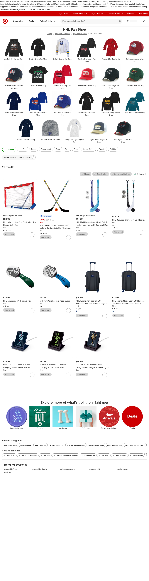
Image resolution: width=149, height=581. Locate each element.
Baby (11, 4)
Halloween (39, 1)
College (32, 1)
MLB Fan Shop (40, 445)
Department (46, 149)
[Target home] (5, 21)
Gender (102, 149)
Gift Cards (19, 6)
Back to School (22, 1)
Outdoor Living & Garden (106, 1)
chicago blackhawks (39, 469)
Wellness (59, 4)
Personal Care (25, 4)
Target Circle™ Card (79, 13)
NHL (5, 227)
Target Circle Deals (111, 6)
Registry (19, 9)
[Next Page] (145, 149)
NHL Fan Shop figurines (76, 445)
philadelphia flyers (10, 469)
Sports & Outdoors (38, 4)
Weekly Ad (123, 6)
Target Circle (35, 9)
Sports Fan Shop (80, 33)
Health (52, 4)
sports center (121, 455)
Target (49, 33)
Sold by (113, 149)
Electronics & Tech (102, 4)
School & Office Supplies (73, 4)
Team (58, 149)
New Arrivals (71, 6)
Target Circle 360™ (97, 13)
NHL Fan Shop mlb (114, 445)
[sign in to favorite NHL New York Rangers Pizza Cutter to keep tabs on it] (68, 310)
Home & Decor (76, 1)
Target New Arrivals (8, 1)
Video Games (116, 4)
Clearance (61, 6)
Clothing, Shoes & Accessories (57, 1)
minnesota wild (94, 469)
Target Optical (46, 6)
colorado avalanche (67, 469)
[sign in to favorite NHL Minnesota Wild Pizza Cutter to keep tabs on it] (32, 310)
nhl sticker (7, 472)
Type (67, 149)
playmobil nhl (90, 455)
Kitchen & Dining (89, 1)
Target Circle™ (63, 13)
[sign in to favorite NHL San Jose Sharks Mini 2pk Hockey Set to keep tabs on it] (141, 232)
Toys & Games (89, 4)
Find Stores (45, 9)
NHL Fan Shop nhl (56, 445)
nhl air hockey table (29, 455)
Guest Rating (88, 149)
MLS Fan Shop (25, 445)
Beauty (16, 4)
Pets (48, 4)
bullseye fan (138, 455)
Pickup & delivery (47, 21)
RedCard (26, 9)
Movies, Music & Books (131, 4)
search (120, 21)
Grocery (119, 1)
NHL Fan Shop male (96, 445)
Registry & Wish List (115, 13)
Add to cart (9, 234)
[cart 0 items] (144, 21)
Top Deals (99, 6)
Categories (18, 21)
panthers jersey (122, 469)
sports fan (11, 455)
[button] (46, 216)
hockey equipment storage (67, 455)
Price (76, 149)
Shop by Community (32, 6)
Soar (5, 370)
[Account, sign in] (132, 21)
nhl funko (105, 455)
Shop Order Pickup (135, 6)
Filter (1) (11, 149)
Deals (54, 6)
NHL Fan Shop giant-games (136, 445)
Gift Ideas (11, 6)
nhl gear (47, 455)
